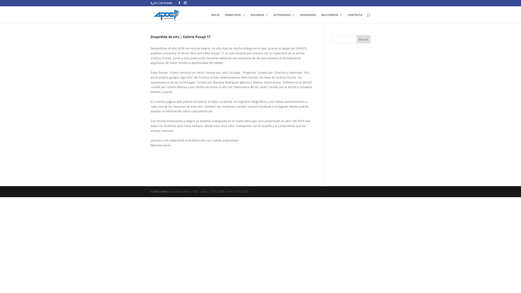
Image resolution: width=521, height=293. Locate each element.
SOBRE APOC (233, 15)
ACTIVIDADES (282, 15)
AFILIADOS (257, 15)
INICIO (215, 15)
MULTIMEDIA (329, 15)
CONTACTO (355, 15)
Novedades (308, 15)
